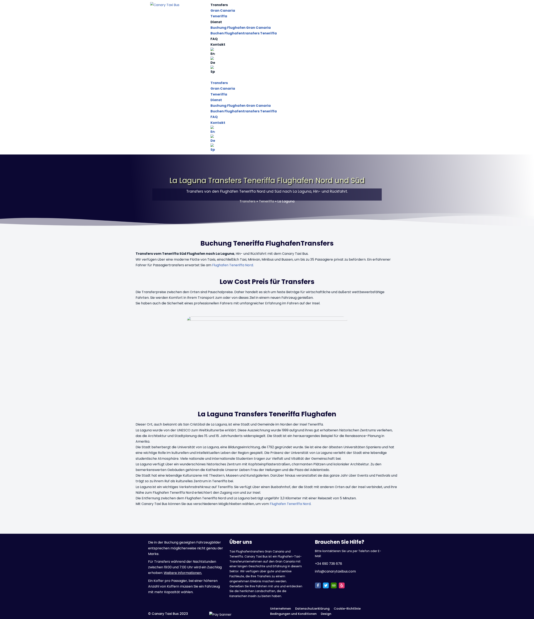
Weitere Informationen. (183, 572)
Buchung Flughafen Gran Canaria (240, 27)
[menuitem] (297, 52)
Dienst (216, 22)
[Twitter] (326, 585)
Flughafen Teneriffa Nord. (233, 265)
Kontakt (217, 44)
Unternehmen (280, 608)
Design (326, 614)
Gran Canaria (222, 10)
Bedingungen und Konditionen (293, 614)
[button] (297, 77)
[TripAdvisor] (334, 585)
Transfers (219, 5)
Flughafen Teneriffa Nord (290, 503)
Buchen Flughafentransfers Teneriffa (243, 33)
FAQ (214, 38)
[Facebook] (318, 585)
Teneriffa (218, 16)
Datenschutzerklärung (312, 608)
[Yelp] (342, 585)
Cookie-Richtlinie (347, 608)
